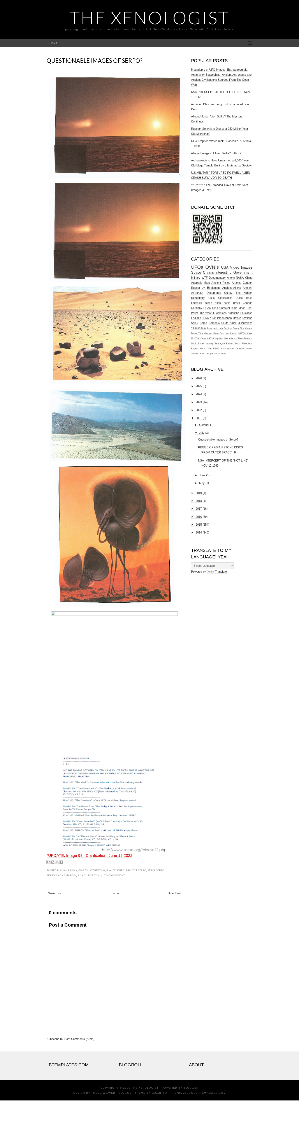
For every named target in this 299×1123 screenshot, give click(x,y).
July (201, 432)
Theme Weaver (103, 1093)
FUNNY (206, 318)
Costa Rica (238, 328)
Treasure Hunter (243, 348)
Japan (228, 318)
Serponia (53, 875)
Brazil (236, 302)
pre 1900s (215, 353)
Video (234, 267)
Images (83, 870)
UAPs (201, 353)
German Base (211, 333)
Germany (196, 307)
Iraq (227, 333)
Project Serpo (136, 870)
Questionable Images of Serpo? (94, 60)
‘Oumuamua (198, 328)
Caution (247, 282)
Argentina (233, 312)
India (234, 307)
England (196, 318)
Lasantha (159, 1093)
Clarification (225, 297)
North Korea (197, 343)
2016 (199, 516)
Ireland (233, 333)
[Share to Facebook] (61, 862)
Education (246, 312)
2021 (199, 418)
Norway (209, 343)
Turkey (194, 353)
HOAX (73, 870)
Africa (210, 328)
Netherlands (230, 338)
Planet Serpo (115, 870)
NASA (240, 277)
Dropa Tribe (197, 333)
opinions (221, 312)
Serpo (160, 870)
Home (53, 43)
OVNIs (212, 266)
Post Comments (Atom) (79, 1039)
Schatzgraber (227, 348)
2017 (199, 508)
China (248, 277)
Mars (207, 282)
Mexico (237, 318)
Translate (221, 571)
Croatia (248, 328)
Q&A (209, 348)
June (202, 475)
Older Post (174, 893)
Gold (222, 333)
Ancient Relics (220, 282)
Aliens (231, 277)
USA (225, 267)
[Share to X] (57, 862)
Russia (195, 287)
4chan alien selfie (217, 302)
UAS (207, 353)
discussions (245, 323)
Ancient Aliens (231, 287)
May (202, 483)
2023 (199, 402)
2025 (199, 386)
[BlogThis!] (53, 862)
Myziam (219, 338)
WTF (205, 277)
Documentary (217, 277)
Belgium (228, 328)
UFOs (197, 266)
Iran (214, 318)
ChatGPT (224, 307)
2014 (199, 532)
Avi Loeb (218, 328)
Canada (247, 302)
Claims (64, 870)
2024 (199, 394)
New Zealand (245, 338)
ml (99, 875)
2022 (199, 410)
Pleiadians (247, 343)
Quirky (228, 292)
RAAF (216, 348)
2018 (199, 500)
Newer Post (55, 893)
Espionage (213, 287)
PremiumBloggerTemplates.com (198, 1093)
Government (242, 272)
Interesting (97, 870)
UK (204, 287)
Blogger (191, 1087)
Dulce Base (244, 297)
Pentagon (220, 343)
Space (196, 272)
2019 (199, 493)
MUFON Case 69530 (202, 338)
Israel (220, 318)
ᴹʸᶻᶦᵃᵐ (223, 353)
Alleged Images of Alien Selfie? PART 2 (216, 153)
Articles (236, 282)
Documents (214, 292)
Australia (196, 282)
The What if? (207, 312)
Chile (211, 297)
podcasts (196, 302)
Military (195, 277)
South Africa (229, 323)
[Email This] (48, 862)
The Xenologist (149, 17)
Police (195, 312)
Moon (242, 307)
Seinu (151, 870)
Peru (249, 307)
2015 (199, 524)
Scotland (247, 318)
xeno (215, 307)
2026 (199, 378)
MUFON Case (245, 333)
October (204, 425)
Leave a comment (114, 875)
